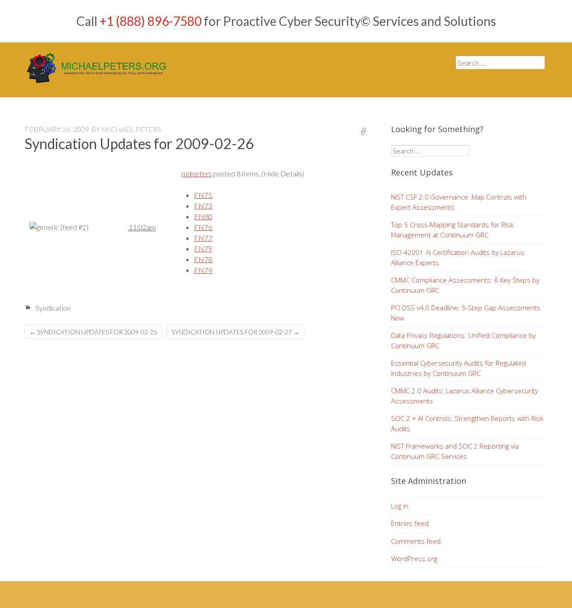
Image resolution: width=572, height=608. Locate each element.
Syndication (53, 308)
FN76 (203, 227)
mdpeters (196, 173)
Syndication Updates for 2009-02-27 (235, 332)
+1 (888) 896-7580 (151, 21)
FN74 (203, 270)
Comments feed (416, 541)
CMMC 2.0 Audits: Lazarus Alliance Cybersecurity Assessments (464, 395)
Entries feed (410, 523)
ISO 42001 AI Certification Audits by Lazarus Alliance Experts (457, 257)
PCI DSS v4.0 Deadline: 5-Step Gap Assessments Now (465, 312)
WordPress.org (414, 558)
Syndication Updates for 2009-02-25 (93, 332)
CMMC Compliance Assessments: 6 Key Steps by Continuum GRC (465, 285)
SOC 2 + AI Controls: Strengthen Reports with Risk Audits (467, 423)
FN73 (203, 205)
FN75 (203, 195)
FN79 (203, 248)
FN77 (203, 237)
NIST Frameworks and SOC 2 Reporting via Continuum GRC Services (455, 451)
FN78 (203, 259)
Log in (399, 505)
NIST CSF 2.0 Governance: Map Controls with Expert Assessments (458, 202)
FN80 (203, 216)
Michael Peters (131, 129)
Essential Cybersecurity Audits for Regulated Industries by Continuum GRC (458, 368)
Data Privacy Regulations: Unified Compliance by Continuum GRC (463, 340)
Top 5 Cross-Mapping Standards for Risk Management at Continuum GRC (452, 229)
